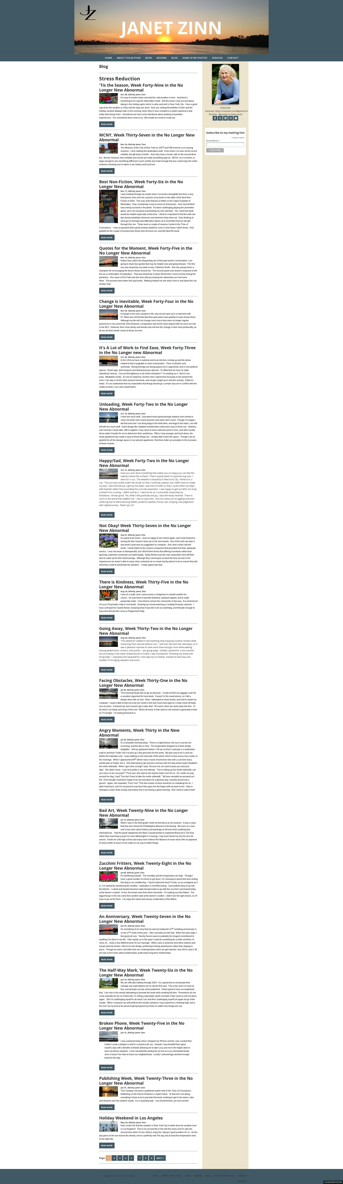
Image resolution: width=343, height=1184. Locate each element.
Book (148, 57)
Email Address (213, 140)
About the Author (128, 57)
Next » (160, 1158)
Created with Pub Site (333, 1182)
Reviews (162, 57)
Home (108, 57)
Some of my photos (194, 57)
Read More (107, 124)
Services (217, 57)
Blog (174, 57)
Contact (232, 57)
